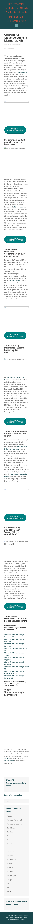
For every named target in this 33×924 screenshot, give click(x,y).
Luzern (9, 848)
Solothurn (10, 868)
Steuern (7, 758)
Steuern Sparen (12, 876)
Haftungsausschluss (13, 919)
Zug (8, 888)
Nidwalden (10, 852)
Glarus (9, 840)
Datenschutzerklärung (20, 917)
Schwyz (9, 864)
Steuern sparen (15, 280)
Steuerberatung (22, 72)
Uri (8, 884)
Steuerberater (19, 207)
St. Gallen (10, 872)
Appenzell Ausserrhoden (15, 820)
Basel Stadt (11, 828)
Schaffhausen (11, 860)
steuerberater (10, 48)
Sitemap (22, 919)
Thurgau (10, 880)
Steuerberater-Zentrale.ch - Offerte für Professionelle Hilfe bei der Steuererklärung (16, 12)
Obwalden (10, 856)
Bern (8, 836)
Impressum (9, 917)
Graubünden (11, 844)
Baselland (10, 832)
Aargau (9, 816)
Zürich (9, 892)
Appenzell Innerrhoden (14, 824)
